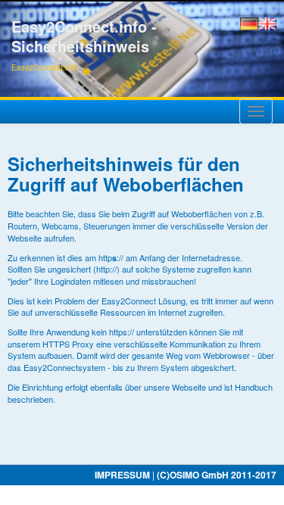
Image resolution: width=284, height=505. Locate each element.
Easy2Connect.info (44, 68)
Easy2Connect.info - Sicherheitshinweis (84, 36)
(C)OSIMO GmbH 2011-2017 (216, 475)
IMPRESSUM (122, 475)
